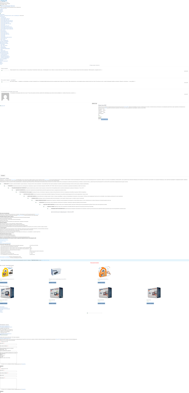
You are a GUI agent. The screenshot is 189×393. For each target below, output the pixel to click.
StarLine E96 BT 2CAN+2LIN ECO (6, 26)
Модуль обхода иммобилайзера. (5, 243)
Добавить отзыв (94, 103)
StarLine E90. (126, 106)
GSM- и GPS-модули (3, 45)
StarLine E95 (3, 24)
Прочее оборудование (4, 51)
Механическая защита (4, 42)
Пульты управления (3, 58)
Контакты (1, 11)
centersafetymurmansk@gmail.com (5, 333)
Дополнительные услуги (4, 52)
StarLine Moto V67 (4, 38)
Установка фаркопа (3, 54)
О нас (1, 12)
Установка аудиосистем (4, 57)
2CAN (106, 107)
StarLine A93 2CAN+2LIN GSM (6, 23)
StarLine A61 (47, 179)
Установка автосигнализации (5, 308)
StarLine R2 (37, 214)
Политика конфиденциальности (5, 338)
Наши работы (2, 306)
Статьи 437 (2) (58, 339)
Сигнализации (2, 16)
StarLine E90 (13, 179)
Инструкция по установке (4, 256)
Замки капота (2, 46)
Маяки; (1, 242)
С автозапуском (3, 17)
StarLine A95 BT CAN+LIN (5, 18)
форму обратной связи (45, 260)
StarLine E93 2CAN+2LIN (5, 25)
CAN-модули (2, 44)
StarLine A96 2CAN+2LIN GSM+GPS (7, 20)
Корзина (1, 10)
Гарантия (1, 309)
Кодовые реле (2, 50)
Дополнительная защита (4, 43)
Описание (3, 175)
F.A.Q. (1, 310)
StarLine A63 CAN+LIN (4, 33)
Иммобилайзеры (3, 47)
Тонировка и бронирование (5, 56)
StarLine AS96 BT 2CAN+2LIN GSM (6, 21)
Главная (1, 9)
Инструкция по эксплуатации (5, 257)
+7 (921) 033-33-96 (3, 0)
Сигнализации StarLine (4, 307)
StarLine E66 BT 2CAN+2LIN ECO (6, 37)
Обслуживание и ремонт (4, 55)
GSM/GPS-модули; (3, 241)
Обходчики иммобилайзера (5, 48)
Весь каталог (3, 39)
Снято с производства (4, 40)
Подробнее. (24, 389)
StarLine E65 (3, 36)
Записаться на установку (4, 2)
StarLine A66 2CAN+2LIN (5, 34)
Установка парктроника (4, 53)
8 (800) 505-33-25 (4, 1)
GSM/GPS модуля (21, 215)
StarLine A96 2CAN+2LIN (5, 19)
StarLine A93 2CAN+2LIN (5, 22)
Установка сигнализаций (4, 41)
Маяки (1, 49)
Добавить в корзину (104, 119)
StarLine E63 (3, 35)
